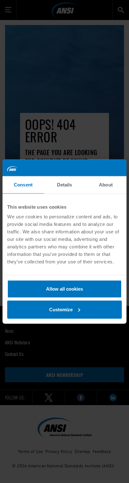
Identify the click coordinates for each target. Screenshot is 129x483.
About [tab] (106, 184)
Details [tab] (64, 184)
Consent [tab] (23, 184)
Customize (61, 309)
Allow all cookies (64, 289)
